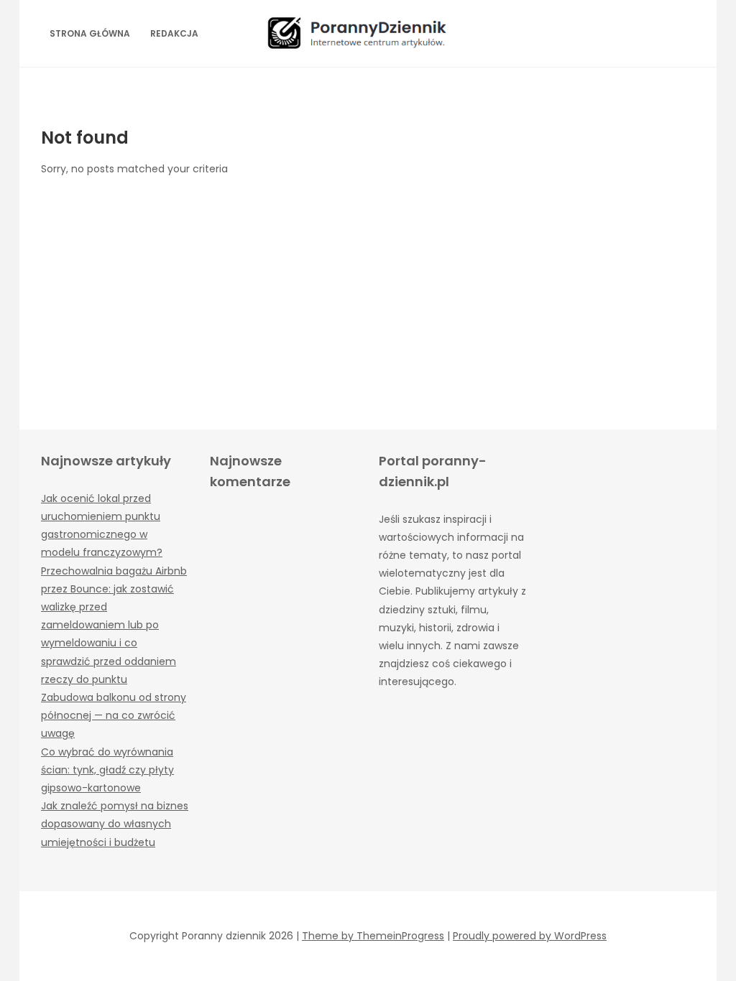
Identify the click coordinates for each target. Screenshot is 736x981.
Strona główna (90, 33)
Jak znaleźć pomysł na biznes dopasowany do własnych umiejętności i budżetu (114, 824)
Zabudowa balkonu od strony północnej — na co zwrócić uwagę (113, 715)
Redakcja (174, 33)
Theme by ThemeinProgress (373, 936)
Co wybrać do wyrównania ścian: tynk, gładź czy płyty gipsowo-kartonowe (107, 770)
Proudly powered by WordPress (530, 936)
